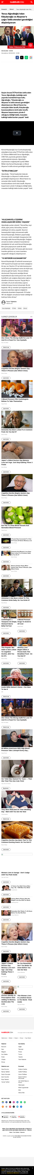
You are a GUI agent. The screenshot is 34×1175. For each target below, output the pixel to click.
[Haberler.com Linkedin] (17, 1102)
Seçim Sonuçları (5, 1074)
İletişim (16, 1038)
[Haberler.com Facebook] (6, 1102)
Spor (2, 1049)
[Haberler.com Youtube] (10, 1106)
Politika (19, 308)
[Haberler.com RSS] (2, 1106)
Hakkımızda (4, 1038)
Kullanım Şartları (22, 1069)
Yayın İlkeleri (28, 1038)
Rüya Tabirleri (5, 1079)
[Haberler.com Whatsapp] (21, 1102)
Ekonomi (3, 1046)
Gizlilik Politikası (22, 1071)
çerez (3, 1170)
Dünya (3, 1062)
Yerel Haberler (22, 1059)
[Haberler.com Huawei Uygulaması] (21, 1117)
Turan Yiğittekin (11, 301)
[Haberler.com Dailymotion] (21, 1106)
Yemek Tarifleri (5, 1082)
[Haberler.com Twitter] (10, 1102)
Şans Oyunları (5, 1077)
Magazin (3, 1051)
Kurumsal (21, 1066)
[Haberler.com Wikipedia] (6, 1106)
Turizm (20, 1054)
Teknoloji (20, 1049)
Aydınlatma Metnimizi (13, 1173)
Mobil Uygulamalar (23, 1087)
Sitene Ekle (21, 1092)
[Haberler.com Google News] (2, 1102)
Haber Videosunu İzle (17, 47)
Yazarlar (20, 1057)
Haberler (3, 1043)
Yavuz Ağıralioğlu (6, 308)
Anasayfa (4, 9)
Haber (10, 1132)
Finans (20, 1051)
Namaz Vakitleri (5, 1071)
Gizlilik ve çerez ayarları (8, 1136)
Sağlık (20, 1046)
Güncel (12, 9)
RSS (19, 1090)
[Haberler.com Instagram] (13, 1102)
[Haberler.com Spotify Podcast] (24, 1102)
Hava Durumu (5, 1069)
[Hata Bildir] (17, 1136)
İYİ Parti (14, 308)
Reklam (10, 1038)
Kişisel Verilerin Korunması (22, 1077)
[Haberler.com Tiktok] (13, 1106)
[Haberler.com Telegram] (17, 1106)
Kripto (3, 1057)
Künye (21, 1038)
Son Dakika (4, 1054)
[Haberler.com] (7, 1032)
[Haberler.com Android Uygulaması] (13, 1117)
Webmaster (21, 1085)
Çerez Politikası (22, 1074)
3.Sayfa (3, 1059)
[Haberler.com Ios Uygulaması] (5, 1117)
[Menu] (2, 2)
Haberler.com (5, 1066)
